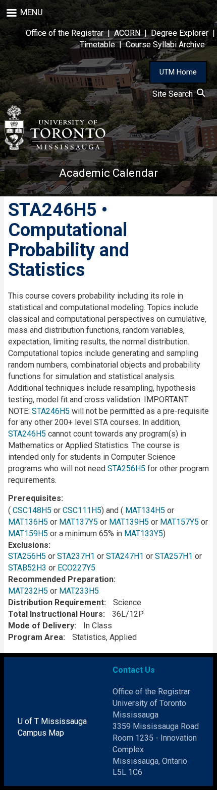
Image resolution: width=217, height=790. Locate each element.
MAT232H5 (28, 591)
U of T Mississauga (52, 721)
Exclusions (28, 545)
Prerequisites (34, 498)
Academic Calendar (108, 173)
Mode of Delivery (41, 625)
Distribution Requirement (56, 602)
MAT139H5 (129, 522)
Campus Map (41, 733)
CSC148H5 (32, 510)
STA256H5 (126, 468)
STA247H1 (125, 556)
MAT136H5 (28, 522)
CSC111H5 (82, 510)
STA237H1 (76, 556)
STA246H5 (51, 411)
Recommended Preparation (61, 579)
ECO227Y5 (76, 567)
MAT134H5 (145, 510)
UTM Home (178, 72)
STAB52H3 (27, 567)
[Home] (55, 127)
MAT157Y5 (179, 522)
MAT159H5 (28, 533)
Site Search (174, 94)
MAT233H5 (79, 591)
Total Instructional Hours (55, 614)
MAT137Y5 (78, 522)
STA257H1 (174, 556)
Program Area (35, 637)
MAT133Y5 (143, 533)
